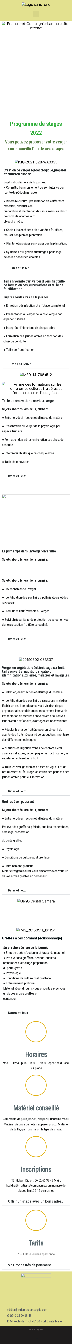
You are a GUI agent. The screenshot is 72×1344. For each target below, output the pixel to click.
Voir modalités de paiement (29, 1265)
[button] (36, 14)
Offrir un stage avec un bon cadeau (36, 1201)
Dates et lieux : (19, 268)
